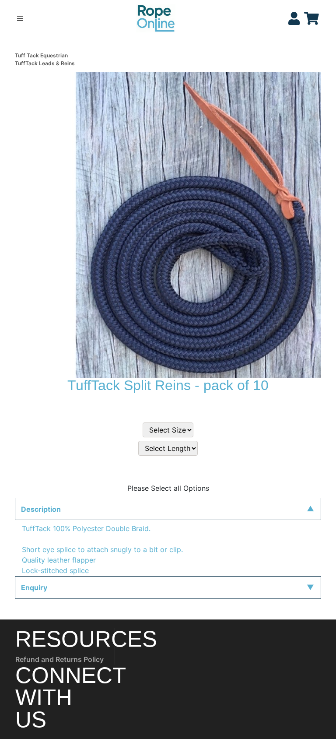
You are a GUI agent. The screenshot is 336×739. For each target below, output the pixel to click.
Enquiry (34, 587)
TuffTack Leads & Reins (45, 63)
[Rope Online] (156, 17)
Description (41, 509)
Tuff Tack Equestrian (41, 55)
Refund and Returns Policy (59, 659)
